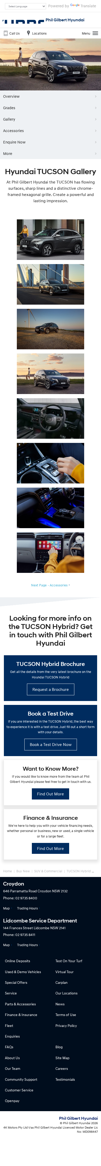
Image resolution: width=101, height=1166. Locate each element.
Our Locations (66, 993)
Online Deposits (17, 961)
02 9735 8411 (25, 934)
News (59, 1004)
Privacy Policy (66, 1025)
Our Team (12, 1068)
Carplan (61, 982)
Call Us (14, 33)
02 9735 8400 (26, 898)
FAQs (9, 1047)
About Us (12, 1058)
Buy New (23, 871)
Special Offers (16, 982)
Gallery (9, 119)
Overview (11, 96)
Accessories (13, 130)
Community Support (21, 1079)
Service (11, 993)
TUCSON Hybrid (79, 871)
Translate (88, 5)
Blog (59, 1047)
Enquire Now (14, 142)
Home (7, 871)
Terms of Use (65, 1014)
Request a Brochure (50, 689)
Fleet (9, 1025)
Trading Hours (27, 908)
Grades (9, 107)
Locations (39, 33)
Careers (61, 1068)
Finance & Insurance (21, 1014)
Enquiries (12, 1036)
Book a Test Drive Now (50, 744)
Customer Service (19, 1090)
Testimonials (65, 1079)
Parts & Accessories (20, 1004)
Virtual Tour (64, 972)
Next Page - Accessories (49, 585)
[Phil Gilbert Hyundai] (23, 20)
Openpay (12, 1100)
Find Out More (50, 793)
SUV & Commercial (48, 871)
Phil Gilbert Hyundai (65, 19)
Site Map (62, 1058)
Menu (86, 33)
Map (6, 908)
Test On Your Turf (68, 961)
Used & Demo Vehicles (23, 972)
